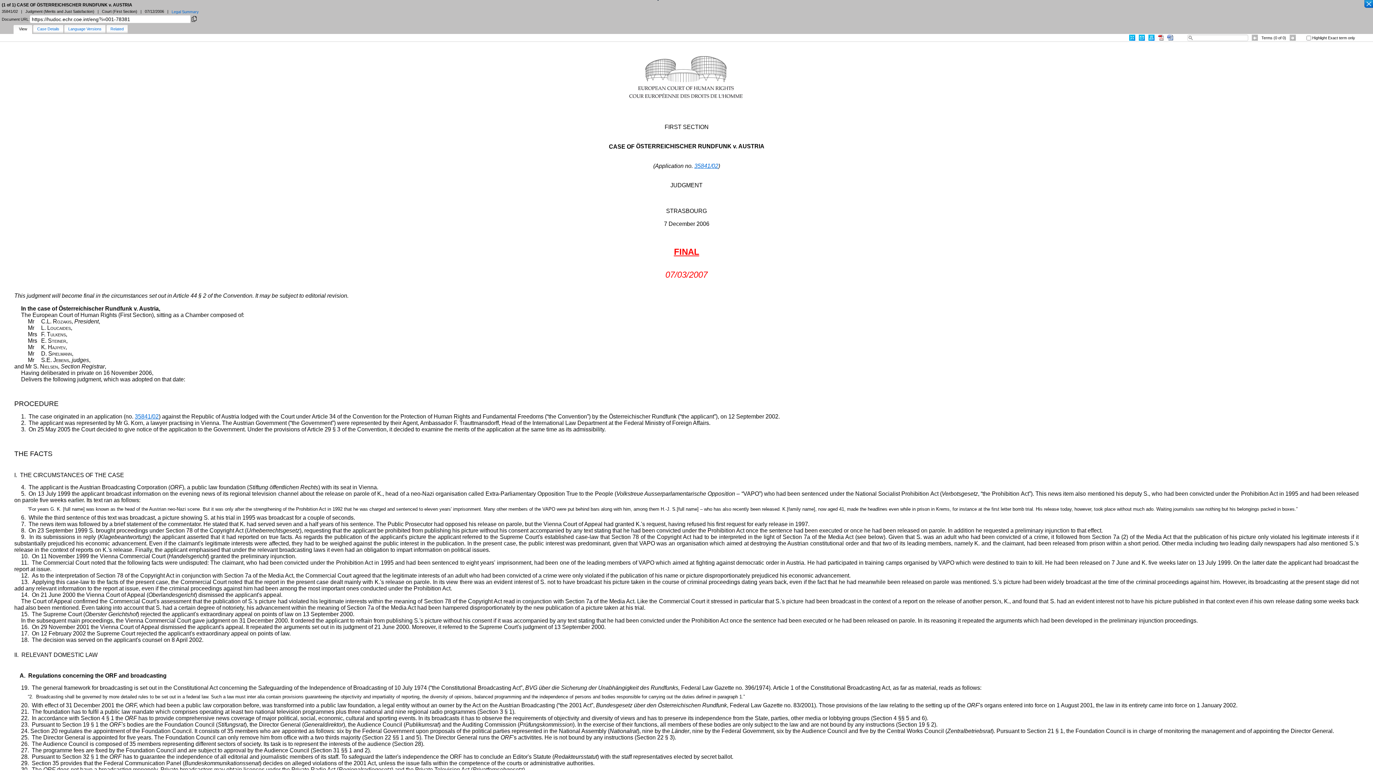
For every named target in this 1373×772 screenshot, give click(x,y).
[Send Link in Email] (1142, 38)
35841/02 (706, 166)
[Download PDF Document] (1161, 38)
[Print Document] (1151, 38)
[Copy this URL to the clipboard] (194, 18)
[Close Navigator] (1368, 4)
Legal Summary (185, 12)
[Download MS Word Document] (1170, 38)
